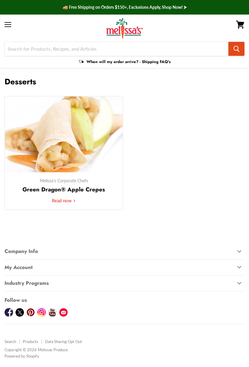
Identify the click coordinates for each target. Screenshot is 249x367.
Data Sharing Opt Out (63, 341)
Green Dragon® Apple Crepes (63, 189)
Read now (62, 200)
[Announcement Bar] (124, 7)
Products (30, 341)
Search (10, 341)
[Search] (236, 49)
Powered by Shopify (22, 356)
